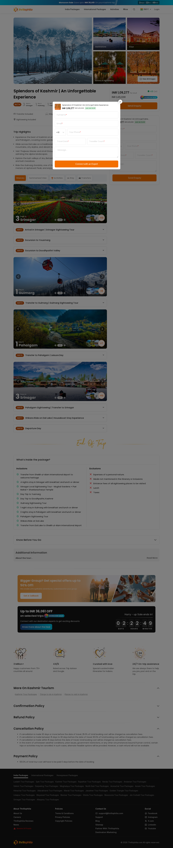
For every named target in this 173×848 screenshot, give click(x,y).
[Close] (120, 101)
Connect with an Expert (86, 164)
